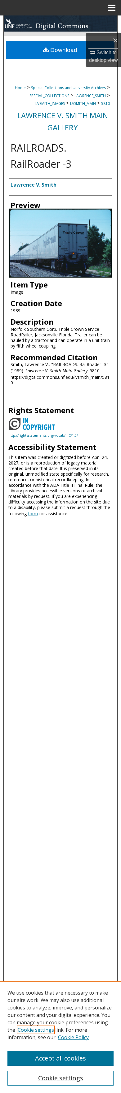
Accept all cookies (60, 1058)
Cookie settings (36, 1029)
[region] (60, 1037)
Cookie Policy (73, 1037)
